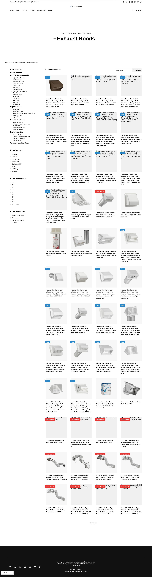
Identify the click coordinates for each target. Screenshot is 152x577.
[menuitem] (13, 10)
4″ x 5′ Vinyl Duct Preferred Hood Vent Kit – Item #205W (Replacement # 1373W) (130, 477)
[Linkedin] (132, 2)
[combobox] (123, 70)
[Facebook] (123, 2)
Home (63, 33)
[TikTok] (141, 2)
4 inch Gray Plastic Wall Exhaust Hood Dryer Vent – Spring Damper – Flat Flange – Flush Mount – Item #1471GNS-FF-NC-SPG (106, 178)
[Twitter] (126, 2)
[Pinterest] (129, 2)
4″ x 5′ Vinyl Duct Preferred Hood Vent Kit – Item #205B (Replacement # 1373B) (105, 477)
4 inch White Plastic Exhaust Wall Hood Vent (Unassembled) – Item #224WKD (81, 253)
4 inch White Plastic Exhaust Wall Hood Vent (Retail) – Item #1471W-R (131, 214)
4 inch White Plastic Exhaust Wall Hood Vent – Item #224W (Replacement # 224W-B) (105, 214)
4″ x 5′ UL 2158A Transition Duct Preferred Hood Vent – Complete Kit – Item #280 (80, 477)
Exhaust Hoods (81, 33)
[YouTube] (138, 2)
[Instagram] (135, 2)
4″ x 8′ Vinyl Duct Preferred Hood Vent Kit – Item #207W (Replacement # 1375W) (55, 510)
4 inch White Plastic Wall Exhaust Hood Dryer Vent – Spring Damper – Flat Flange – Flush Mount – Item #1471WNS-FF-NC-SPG (106, 367)
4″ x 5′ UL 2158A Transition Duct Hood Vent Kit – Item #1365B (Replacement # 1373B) (56, 477)
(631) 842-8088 (18, 2)
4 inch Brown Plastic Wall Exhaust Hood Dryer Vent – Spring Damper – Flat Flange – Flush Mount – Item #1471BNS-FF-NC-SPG (56, 139)
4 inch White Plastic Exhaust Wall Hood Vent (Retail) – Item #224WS (56, 253)
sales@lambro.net (33, 2)
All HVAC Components (71, 33)
